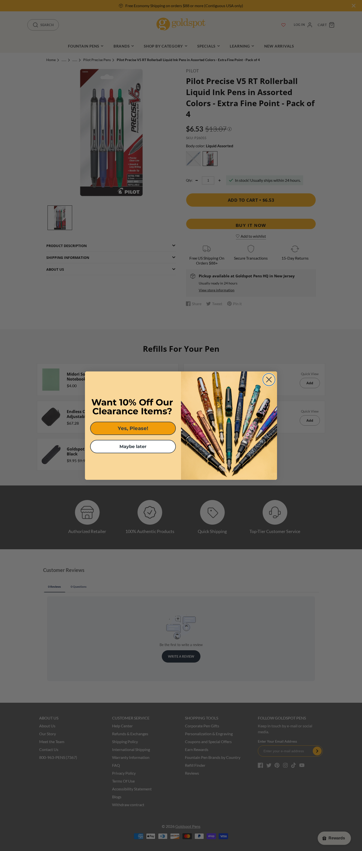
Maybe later (133, 446)
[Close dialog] (269, 379)
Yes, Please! (133, 428)
